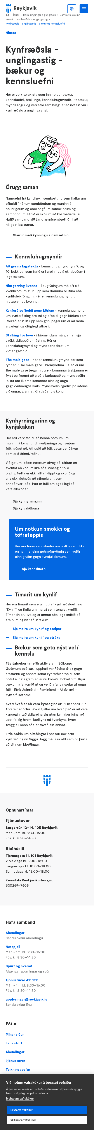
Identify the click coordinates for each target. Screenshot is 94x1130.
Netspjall (25, 951)
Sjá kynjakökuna (26, 508)
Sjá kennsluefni (34, 569)
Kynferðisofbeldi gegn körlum (30, 310)
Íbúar (16, 14)
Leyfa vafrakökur (21, 1110)
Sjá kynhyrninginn (27, 501)
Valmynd (84, 8)
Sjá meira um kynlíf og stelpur (37, 628)
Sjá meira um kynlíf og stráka (36, 637)
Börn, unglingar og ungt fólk (39, 14)
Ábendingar (24, 935)
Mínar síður (15, 1034)
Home (7, 15)
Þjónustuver (15, 1060)
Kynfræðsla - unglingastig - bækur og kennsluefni (35, 23)
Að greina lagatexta (22, 266)
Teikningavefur (18, 1069)
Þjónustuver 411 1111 (25, 985)
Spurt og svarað (27, 968)
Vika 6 (9, 19)
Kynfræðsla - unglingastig (32, 19)
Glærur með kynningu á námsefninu (41, 235)
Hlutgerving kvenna (22, 285)
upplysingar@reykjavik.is (26, 1002)
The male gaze (17, 359)
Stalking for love (19, 335)
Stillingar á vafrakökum (23, 1120)
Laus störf (14, 1043)
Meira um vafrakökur (20, 1098)
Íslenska (71, 8)
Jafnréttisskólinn (70, 14)
